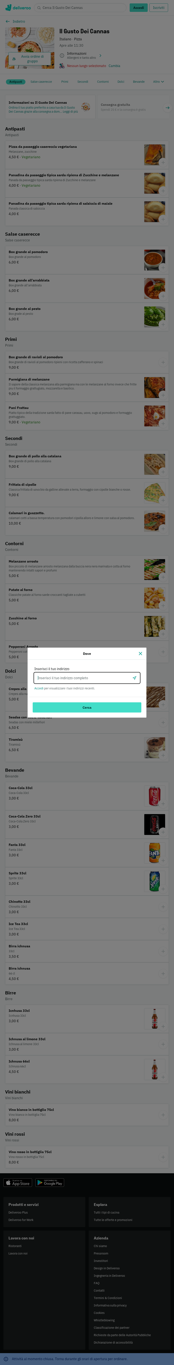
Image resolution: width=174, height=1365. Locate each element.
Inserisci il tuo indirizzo (51, 669)
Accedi (39, 688)
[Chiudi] (140, 653)
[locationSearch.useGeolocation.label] (134, 678)
